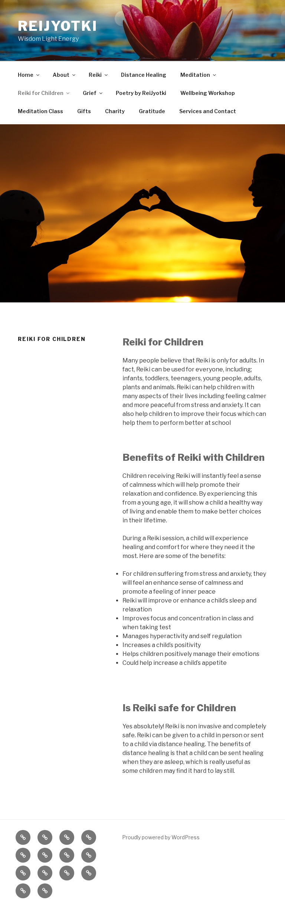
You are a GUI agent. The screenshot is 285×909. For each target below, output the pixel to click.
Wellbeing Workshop (207, 93)
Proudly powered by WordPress (161, 837)
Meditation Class (40, 111)
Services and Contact (207, 111)
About (61, 75)
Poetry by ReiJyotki (141, 93)
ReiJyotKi (58, 26)
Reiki (95, 75)
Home (25, 75)
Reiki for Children (40, 93)
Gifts (84, 111)
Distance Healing (143, 75)
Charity (115, 111)
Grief (89, 93)
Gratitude (152, 111)
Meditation (195, 75)
